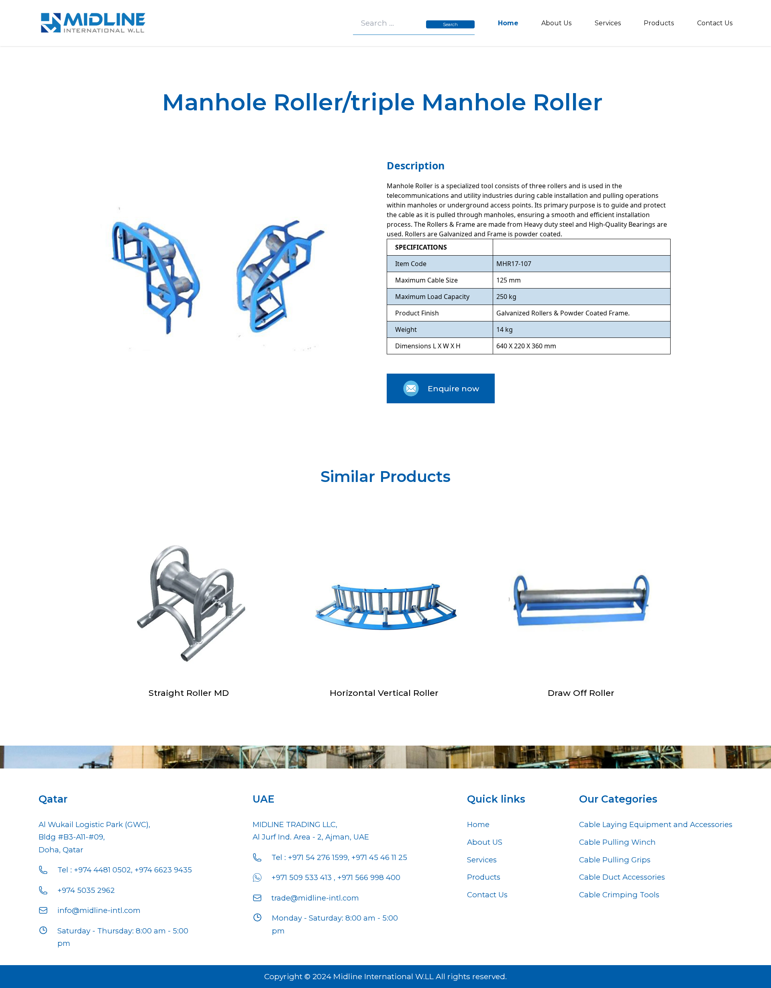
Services (608, 23)
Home (508, 23)
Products (659, 23)
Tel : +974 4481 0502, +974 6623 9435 (124, 869)
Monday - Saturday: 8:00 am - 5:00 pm (335, 924)
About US (484, 842)
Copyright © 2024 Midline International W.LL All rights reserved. (385, 976)
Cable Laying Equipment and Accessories (655, 824)
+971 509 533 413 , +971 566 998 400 (335, 877)
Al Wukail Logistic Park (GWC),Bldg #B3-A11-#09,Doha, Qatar (94, 837)
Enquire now (453, 388)
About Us (556, 23)
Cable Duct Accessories (622, 877)
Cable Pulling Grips (615, 859)
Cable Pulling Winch (617, 842)
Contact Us (714, 23)
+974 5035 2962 (86, 890)
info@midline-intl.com (99, 910)
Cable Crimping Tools (619, 894)
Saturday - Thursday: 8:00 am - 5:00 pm (122, 937)
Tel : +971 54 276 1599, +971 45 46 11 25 (339, 857)
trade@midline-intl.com (315, 898)
